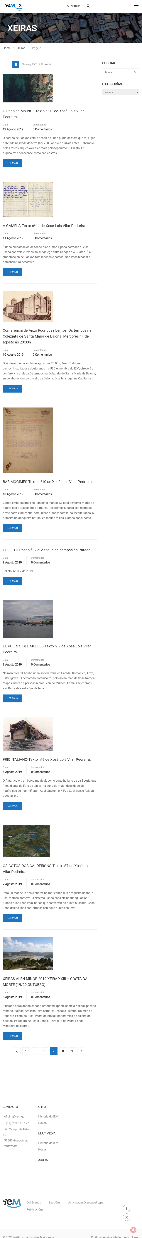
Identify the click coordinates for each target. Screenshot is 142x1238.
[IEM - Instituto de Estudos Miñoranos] (14, 6)
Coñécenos (33, 1202)
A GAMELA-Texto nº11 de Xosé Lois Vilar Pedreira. (44, 225)
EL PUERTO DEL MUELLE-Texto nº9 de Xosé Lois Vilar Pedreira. (47, 649)
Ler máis (13, 164)
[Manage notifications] (133, 1230)
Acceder (75, 5)
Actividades (86, 1202)
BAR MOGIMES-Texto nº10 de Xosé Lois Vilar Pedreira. (48, 481)
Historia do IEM (48, 1116)
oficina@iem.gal (14, 1116)
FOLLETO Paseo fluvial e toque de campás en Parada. (47, 550)
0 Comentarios (42, 129)
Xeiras (21, 48)
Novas (42, 1123)
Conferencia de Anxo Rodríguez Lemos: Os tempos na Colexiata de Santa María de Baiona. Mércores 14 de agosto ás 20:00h (47, 336)
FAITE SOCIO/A (112, 6)
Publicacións (34, 1209)
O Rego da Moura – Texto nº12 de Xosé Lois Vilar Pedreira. (43, 114)
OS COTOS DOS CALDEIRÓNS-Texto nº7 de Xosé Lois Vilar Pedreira (46, 869)
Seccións (54, 1202)
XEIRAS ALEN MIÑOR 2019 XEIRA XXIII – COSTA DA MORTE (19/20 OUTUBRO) (45, 981)
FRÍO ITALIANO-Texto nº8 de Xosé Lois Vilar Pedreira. (47, 759)
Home (7, 48)
